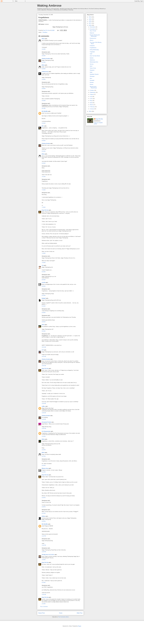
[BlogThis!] (62, 30)
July (91, 96)
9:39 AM (43, 312)
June (91, 98)
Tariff (91, 53)
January (92, 108)
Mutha (43, 439)
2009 (90, 19)
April (91, 102)
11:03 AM (44, 403)
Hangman (92, 70)
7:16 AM (43, 189)
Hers (91, 78)
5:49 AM (43, 88)
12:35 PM (44, 428)
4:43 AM (43, 49)
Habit (91, 72)
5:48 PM (43, 506)
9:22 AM (43, 295)
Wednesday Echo (94, 62)
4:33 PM (43, 449)
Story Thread (93, 30)
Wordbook (45, 32)
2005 (90, 111)
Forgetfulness (93, 47)
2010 (90, 17)
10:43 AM (44, 365)
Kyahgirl (44, 298)
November (92, 29)
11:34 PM (44, 545)
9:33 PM (43, 521)
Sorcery (91, 64)
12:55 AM (44, 594)
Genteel (92, 82)
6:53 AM (43, 151)
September (93, 92)
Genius (91, 84)
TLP (43, 350)
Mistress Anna (45, 468)
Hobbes (43, 516)
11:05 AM (44, 412)
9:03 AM (43, 279)
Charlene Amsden (46, 58)
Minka (43, 38)
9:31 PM (43, 513)
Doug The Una (45, 210)
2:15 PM (43, 436)
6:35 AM (43, 123)
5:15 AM (43, 62)
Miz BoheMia (45, 111)
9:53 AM (43, 331)
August (92, 94)
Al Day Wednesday (94, 49)
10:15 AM (44, 347)
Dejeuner (92, 32)
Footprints (92, 45)
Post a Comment (44, 606)
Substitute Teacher (94, 74)
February (92, 106)
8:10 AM (43, 582)
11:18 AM (44, 419)
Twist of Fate (93, 68)
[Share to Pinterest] (66, 30)
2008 (90, 21)
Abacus (91, 40)
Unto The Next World (95, 55)
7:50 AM (43, 262)
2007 (90, 23)
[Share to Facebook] (64, 30)
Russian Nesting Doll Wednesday (95, 35)
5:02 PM (43, 465)
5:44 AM (43, 79)
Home (60, 613)
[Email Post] (58, 30)
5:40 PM (43, 497)
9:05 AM (43, 286)
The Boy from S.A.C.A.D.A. (48, 554)
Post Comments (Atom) (63, 616)
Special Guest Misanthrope (93, 87)
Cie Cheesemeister (46, 431)
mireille (43, 282)
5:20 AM (43, 68)
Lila (43, 265)
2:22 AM (43, 603)
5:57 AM (43, 108)
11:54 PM (44, 551)
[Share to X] (63, 30)
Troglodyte (92, 51)
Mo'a (43, 126)
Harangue (92, 76)
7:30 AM (43, 253)
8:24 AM (43, 271)
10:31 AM (44, 356)
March (91, 104)
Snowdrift (92, 80)
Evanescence (93, 38)
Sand (91, 66)
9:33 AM (43, 306)
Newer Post (41, 613)
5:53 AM (43, 100)
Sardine (91, 58)
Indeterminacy (45, 71)
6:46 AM (43, 140)
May (91, 100)
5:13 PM (43, 472)
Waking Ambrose (49, 5)
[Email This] (60, 30)
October (92, 90)
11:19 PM (44, 536)
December (92, 27)
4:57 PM (43, 456)
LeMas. (43, 406)
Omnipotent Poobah (46, 422)
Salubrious (92, 60)
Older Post (79, 613)
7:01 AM (43, 176)
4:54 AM (43, 55)
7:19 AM (43, 207)
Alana (43, 324)
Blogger (79, 626)
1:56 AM (43, 559)
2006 (90, 25)
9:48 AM (43, 321)
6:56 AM (43, 163)
